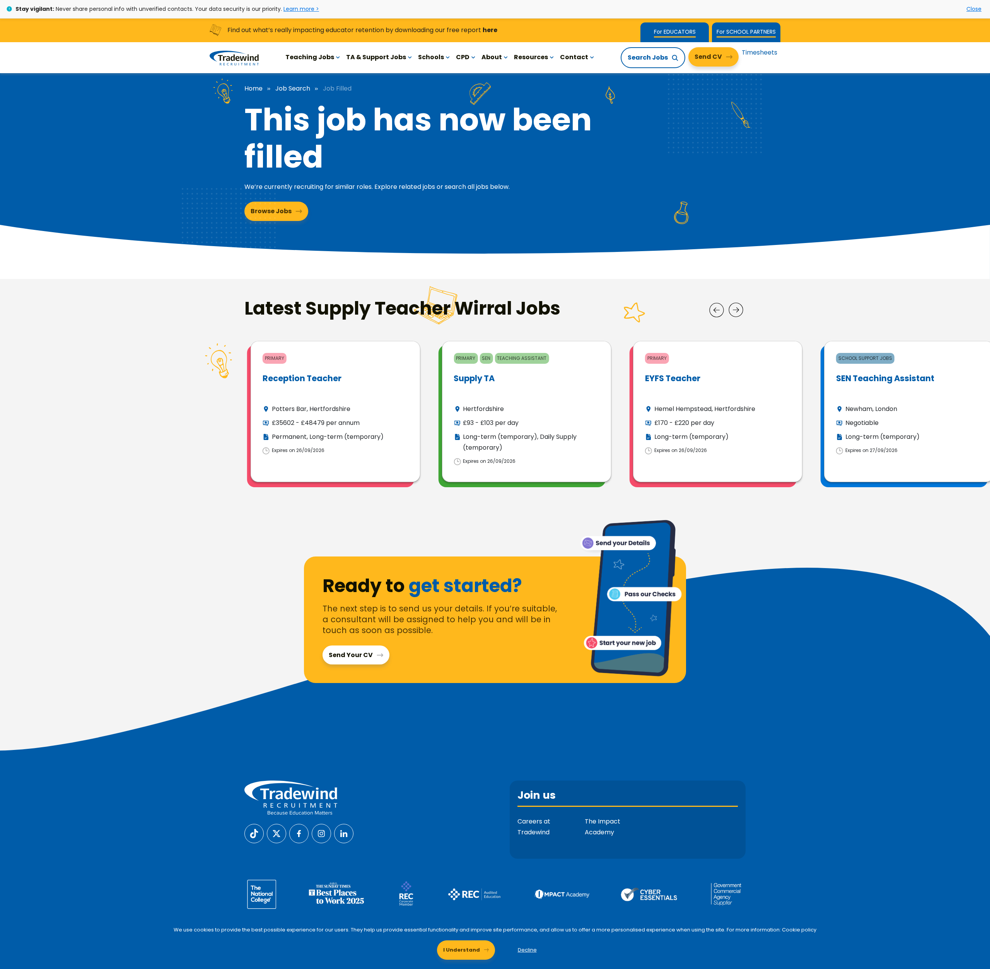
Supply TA (474, 378)
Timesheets (759, 52)
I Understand (461, 950)
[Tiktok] (254, 833)
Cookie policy (799, 929)
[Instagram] (321, 833)
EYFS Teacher (672, 378)
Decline (527, 950)
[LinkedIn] (343, 833)
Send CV (708, 56)
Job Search (292, 89)
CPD (462, 57)
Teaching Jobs (309, 57)
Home (253, 89)
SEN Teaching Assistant (885, 378)
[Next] (736, 310)
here (490, 30)
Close (973, 9)
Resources (531, 57)
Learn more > (301, 9)
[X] (276, 833)
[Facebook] (299, 833)
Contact (574, 57)
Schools (431, 57)
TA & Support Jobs (376, 57)
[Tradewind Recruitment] (234, 57)
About (491, 57)
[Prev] (716, 310)
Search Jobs (648, 57)
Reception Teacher (302, 378)
